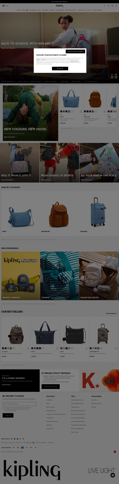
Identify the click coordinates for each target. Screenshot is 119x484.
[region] (60, 60)
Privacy (38, 59)
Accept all (60, 68)
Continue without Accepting (75, 51)
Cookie (43, 59)
